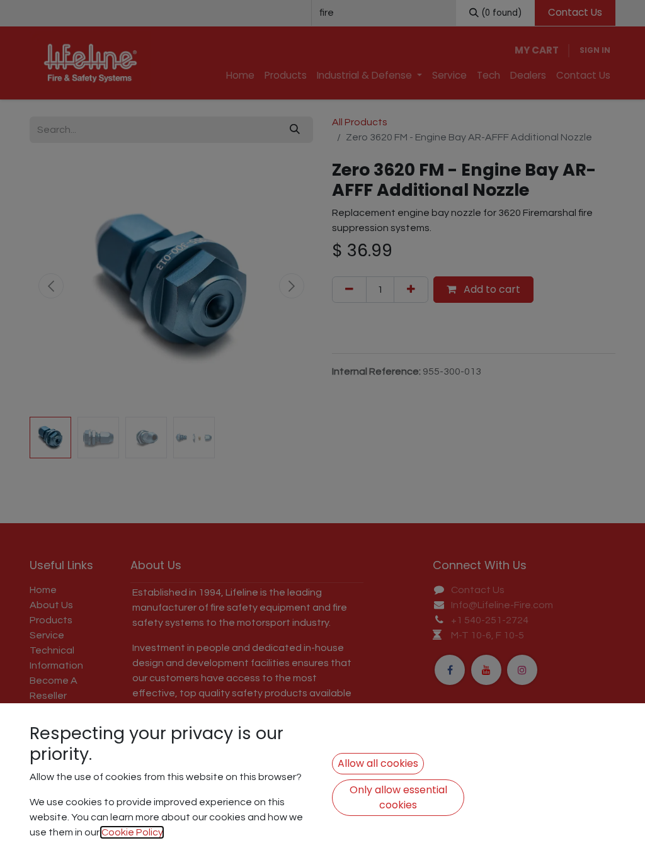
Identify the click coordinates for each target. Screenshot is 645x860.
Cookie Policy (132, 832)
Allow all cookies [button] (378, 763)
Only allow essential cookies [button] (398, 797)
